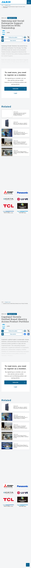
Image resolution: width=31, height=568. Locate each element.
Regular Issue (7, 5)
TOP (2, 5)
